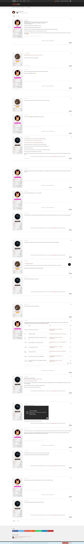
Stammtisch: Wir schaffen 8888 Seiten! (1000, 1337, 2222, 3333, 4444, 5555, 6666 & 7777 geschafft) (29, 536)
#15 (71, 376)
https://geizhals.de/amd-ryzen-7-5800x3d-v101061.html (33, 140)
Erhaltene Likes (15, 29)
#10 (71, 240)
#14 (71, 320)
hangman (20, 12)
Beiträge (14, 31)
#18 (71, 451)
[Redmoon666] (13, 537)
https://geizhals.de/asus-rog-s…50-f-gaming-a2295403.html (33, 142)
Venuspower (43, 323)
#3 (71, 69)
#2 (71, 53)
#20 (71, 500)
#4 (71, 98)
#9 (71, 213)
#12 (71, 277)
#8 (71, 191)
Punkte (14, 30)
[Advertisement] (42, 48)
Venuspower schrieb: (29, 263)
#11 (71, 260)
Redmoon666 (16, 537)
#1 (71, 19)
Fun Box (16, 538)
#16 (71, 403)
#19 (71, 478)
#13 (71, 304)
